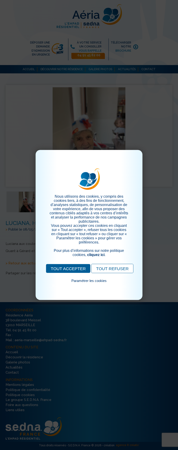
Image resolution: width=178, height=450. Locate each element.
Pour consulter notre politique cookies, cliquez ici (89, 286)
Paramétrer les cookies (89, 281)
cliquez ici (96, 255)
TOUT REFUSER (112, 268)
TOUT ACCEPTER (68, 268)
